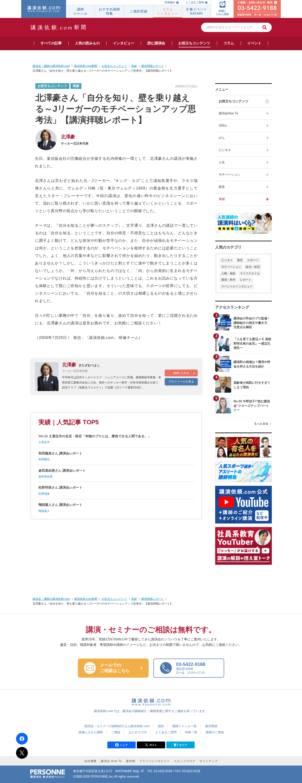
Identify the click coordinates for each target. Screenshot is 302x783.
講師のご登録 (215, 732)
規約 (161, 726)
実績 (222, 199)
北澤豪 (68, 136)
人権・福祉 (228, 273)
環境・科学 (228, 279)
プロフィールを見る (181, 381)
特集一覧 (191, 732)
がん (222, 138)
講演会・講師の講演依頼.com (51, 599)
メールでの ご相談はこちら (115, 668)
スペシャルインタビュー (236, 286)
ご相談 (115, 732)
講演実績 (211, 726)
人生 (222, 162)
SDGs (223, 125)
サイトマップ (208, 761)
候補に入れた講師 (90, 732)
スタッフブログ (184, 761)
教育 (222, 187)
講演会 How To (111, 761)
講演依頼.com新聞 (85, 599)
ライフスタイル (250, 273)
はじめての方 (138, 732)
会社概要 (90, 761)
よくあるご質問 (195, 2)
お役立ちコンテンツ (233, 101)
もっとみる (261, 423)
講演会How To (228, 113)
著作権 (130, 761)
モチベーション (229, 174)
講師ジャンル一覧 (184, 726)
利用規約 (170, 2)
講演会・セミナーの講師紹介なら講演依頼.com (117, 726)
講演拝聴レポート (152, 599)
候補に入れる (181, 372)
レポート (245, 279)
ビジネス (225, 150)
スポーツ (253, 260)
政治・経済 (253, 266)
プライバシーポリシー (154, 761)
